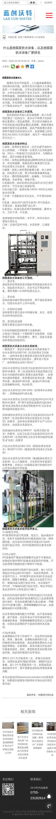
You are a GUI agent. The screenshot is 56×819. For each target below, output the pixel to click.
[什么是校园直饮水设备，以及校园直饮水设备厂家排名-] (19, 15)
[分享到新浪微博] (18, 66)
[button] (48, 14)
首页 (20, 37)
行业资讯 (40, 37)
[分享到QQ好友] (27, 66)
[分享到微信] (13, 66)
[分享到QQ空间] (23, 66)
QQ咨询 (48, 2)
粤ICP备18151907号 (34, 814)
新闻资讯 (29, 37)
